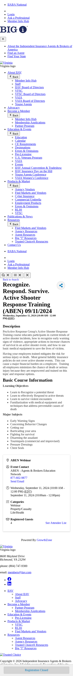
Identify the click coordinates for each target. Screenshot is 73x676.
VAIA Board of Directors (30, 100)
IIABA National (17, 4)
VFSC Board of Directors (30, 94)
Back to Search (11, 279)
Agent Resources (25, 234)
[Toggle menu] (17, 275)
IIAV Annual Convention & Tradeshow (38, 167)
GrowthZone (44, 540)
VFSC (19, 90)
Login (11, 14)
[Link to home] (6, 62)
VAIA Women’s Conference (31, 178)
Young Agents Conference (30, 174)
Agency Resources (26, 231)
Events (19, 164)
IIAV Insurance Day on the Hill (33, 171)
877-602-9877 (18, 477)
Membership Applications (30, 122)
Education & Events (19, 129)
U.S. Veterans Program (28, 157)
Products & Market (18, 181)
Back (15, 77)
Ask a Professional (18, 17)
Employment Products (28, 203)
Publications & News (20, 216)
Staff (18, 84)
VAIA (18, 97)
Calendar (20, 140)
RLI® (18, 209)
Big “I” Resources (25, 238)
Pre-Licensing (23, 154)
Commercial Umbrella (28, 199)
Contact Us (14, 244)
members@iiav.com (19, 572)
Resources (13, 219)
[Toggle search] (5, 275)
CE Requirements (25, 144)
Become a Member (18, 111)
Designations (22, 147)
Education (21, 137)
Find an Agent (15, 53)
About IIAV (14, 72)
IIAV (10, 590)
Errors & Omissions (26, 150)
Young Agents (23, 104)
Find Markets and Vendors (30, 192)
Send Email (17, 481)
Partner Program (24, 125)
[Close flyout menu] (3, 39)
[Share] (61, 285)
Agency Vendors (25, 189)
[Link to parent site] (14, 32)
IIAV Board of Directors (29, 87)
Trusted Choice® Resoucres (31, 241)
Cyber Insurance (24, 196)
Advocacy (13, 107)
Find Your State (16, 56)
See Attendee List (55, 522)
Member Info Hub (18, 21)
